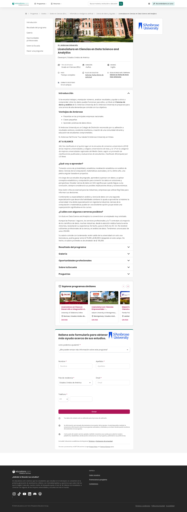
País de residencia (66, 378)
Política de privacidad (158, 506)
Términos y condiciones (142, 506)
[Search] (121, 4)
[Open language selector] (149, 4)
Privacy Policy (93, 446)
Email (99, 378)
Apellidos (100, 361)
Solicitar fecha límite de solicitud (94, 76)
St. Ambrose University (68, 45)
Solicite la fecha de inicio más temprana (119, 76)
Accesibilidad (170, 506)
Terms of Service (105, 446)
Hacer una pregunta (35, 51)
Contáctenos (93, 484)
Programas (41, 4)
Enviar (94, 411)
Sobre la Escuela (33, 46)
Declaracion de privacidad (104, 441)
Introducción (32, 22)
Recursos (56, 4)
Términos (92, 441)
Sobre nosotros (94, 475)
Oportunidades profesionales (33, 39)
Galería (29, 33)
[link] (137, 14)
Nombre (62, 361)
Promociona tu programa (98, 480)
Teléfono (62, 394)
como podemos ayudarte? (69, 345)
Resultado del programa (36, 27)
